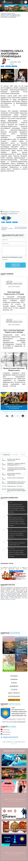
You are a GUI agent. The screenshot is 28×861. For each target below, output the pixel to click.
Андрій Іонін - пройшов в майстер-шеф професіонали (16, 464)
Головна (14, 676)
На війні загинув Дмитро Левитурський (13, 459)
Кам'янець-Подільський (13, 594)
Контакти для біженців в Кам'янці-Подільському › (21, 228)
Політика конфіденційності (10, 719)
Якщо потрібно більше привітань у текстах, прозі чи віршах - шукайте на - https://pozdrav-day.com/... (17, 533)
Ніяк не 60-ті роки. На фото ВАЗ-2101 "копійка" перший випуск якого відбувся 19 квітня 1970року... (17, 552)
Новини (14, 679)
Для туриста (14, 693)
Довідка (15, 454)
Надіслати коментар (15, 265)
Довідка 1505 (14, 700)
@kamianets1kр (6, 732)
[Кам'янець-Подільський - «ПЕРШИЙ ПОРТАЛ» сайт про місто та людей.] (7, 2)
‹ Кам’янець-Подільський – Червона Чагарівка (7, 228)
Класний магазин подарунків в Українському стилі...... (17, 542)
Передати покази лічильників (13, 411)
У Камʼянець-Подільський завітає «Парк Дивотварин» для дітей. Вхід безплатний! (16, 469)
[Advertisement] (14, 33)
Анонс (14, 683)
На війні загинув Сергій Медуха (15, 477)
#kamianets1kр (6, 734)
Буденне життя (5, 16)
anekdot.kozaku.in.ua (13, 567)
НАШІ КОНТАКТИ (10, 737)
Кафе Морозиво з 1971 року (14, 486)
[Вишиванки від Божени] (14, 813)
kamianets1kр (5, 729)
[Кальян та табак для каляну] (14, 840)
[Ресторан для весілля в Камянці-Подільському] (14, 787)
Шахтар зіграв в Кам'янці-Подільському (14, 474)
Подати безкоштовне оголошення (14, 407)
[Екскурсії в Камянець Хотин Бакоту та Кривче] (14, 773)
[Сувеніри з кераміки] (14, 827)
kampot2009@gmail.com (19, 715)
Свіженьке (6, 454)
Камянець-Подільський (8, 13)
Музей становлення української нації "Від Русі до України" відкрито (16, 489)
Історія (14, 689)
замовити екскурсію (10, 599)
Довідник (14, 686)
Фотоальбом (14, 696)
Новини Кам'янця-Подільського (10, 14)
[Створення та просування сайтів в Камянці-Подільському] (14, 760)
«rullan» (14, 743)
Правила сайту (21, 719)
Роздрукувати (5, 211)
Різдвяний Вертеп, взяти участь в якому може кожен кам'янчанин (16, 482)
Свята (23, 454)
